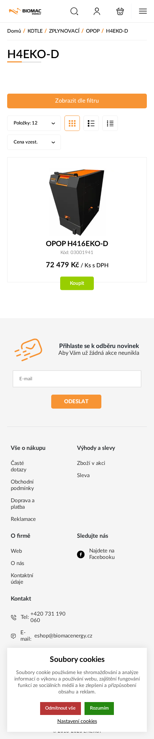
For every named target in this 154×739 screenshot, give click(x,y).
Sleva (83, 475)
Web (16, 551)
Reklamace (23, 519)
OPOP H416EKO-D (77, 244)
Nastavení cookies (77, 721)
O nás (17, 563)
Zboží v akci (91, 463)
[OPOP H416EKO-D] (77, 202)
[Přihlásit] (97, 11)
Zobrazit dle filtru (77, 101)
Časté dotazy (19, 466)
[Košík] (120, 11)
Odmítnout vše (60, 708)
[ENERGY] (25, 11)
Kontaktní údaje (22, 579)
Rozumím (99, 708)
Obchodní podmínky (22, 485)
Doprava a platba (22, 504)
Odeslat (76, 401)
